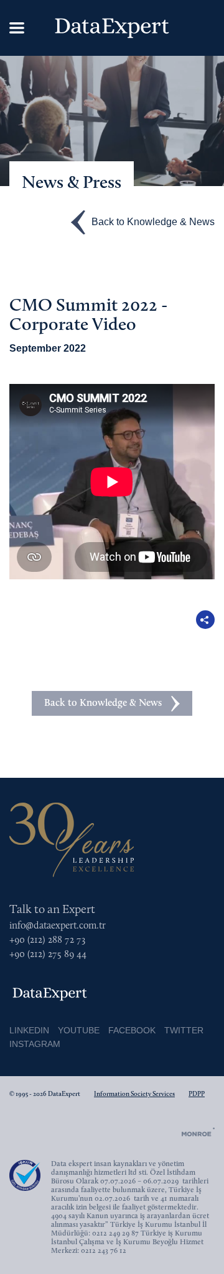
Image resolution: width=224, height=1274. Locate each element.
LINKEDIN (29, 1030)
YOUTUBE (79, 1030)
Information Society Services (134, 1094)
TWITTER (183, 1030)
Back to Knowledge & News (153, 221)
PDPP (197, 1094)
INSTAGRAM (34, 1044)
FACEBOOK (132, 1030)
